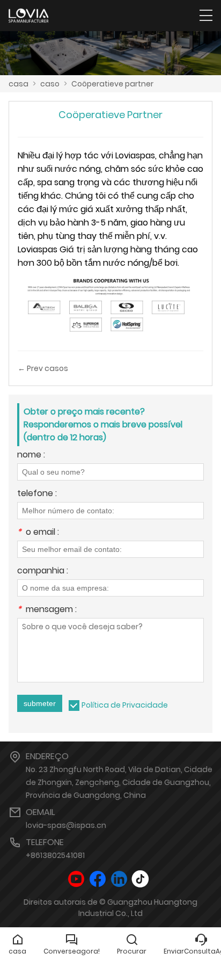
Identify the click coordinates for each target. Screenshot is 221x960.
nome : (31, 455)
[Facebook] (97, 879)
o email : (38, 533)
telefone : (37, 494)
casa (18, 83)
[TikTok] (140, 879)
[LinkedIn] (119, 879)
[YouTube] (76, 879)
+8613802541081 (55, 855)
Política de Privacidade (125, 705)
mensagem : (47, 610)
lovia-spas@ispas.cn (66, 825)
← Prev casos (43, 368)
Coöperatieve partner (112, 83)
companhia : (42, 571)
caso (50, 83)
